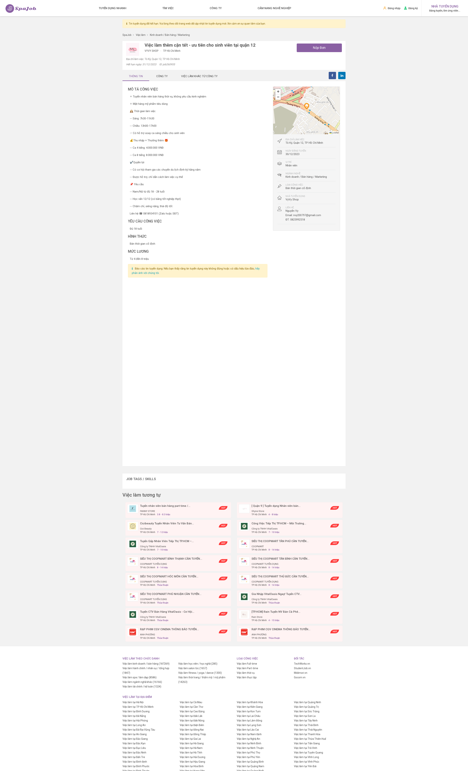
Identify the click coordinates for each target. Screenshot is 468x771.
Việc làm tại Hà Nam (191, 748)
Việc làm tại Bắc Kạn (134, 743)
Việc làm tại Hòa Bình (192, 766)
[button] (306, 106)
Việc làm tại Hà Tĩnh (191, 752)
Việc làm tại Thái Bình (306, 725)
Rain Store (257, 617)
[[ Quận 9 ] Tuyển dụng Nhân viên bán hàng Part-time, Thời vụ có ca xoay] (244, 508)
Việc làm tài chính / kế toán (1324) (141, 686)
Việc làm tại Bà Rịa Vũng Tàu (138, 729)
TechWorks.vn (302, 663)
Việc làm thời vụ (246, 672)
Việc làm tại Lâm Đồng (249, 720)
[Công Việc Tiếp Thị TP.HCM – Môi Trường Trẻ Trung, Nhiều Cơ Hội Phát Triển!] (244, 526)
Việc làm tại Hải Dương (192, 757)
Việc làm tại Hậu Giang (192, 761)
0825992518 (297, 219)
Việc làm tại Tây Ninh (306, 720)
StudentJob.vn (302, 668)
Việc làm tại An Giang (134, 734)
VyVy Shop (152, 50)
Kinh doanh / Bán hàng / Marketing (306, 176)
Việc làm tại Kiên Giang (250, 706)
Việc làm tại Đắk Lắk (191, 716)
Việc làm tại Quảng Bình (250, 761)
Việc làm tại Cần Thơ (191, 706)
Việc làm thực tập (247, 677)
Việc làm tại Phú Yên (248, 757)
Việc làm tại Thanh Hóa (307, 734)
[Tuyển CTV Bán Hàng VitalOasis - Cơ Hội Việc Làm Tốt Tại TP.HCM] (133, 614)
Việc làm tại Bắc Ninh (134, 752)
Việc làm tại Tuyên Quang (308, 752)
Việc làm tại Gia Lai (190, 738)
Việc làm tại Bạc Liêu (134, 748)
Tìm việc (168, 8)
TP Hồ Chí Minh (171, 50)
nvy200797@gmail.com (307, 215)
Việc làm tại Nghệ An (248, 738)
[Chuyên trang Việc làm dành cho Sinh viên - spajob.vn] (21, 8)
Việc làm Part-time (247, 668)
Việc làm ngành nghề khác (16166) (142, 681)
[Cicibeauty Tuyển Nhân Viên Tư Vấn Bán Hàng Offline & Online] (133, 526)
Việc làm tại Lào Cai (248, 729)
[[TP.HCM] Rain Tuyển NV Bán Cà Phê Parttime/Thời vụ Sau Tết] (244, 614)
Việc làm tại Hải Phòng (135, 720)
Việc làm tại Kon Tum (249, 711)
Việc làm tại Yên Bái (305, 766)
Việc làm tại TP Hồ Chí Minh (138, 706)
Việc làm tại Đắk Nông (192, 720)
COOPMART (258, 546)
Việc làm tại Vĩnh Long (306, 757)
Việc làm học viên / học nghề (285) (197, 663)
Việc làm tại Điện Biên (192, 725)
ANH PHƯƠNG (147, 634)
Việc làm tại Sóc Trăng (306, 711)
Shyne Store (258, 511)
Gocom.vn (299, 677)
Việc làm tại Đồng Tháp (193, 734)
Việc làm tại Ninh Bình (249, 743)
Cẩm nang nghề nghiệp (274, 8)
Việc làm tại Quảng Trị (306, 706)
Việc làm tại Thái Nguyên (308, 729)
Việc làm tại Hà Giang (192, 743)
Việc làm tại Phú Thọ (248, 752)
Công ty (216, 8)
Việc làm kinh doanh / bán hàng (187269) (145, 663)
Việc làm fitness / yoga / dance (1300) (200, 672)
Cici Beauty (146, 528)
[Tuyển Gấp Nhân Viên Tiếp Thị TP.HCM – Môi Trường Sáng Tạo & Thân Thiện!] (133, 543)
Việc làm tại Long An (134, 725)
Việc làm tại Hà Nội (133, 702)
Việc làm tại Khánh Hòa (250, 702)
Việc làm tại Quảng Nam (250, 766)
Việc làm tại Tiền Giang (307, 743)
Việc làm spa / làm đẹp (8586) (139, 677)
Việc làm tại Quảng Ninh (307, 702)
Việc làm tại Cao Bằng (192, 711)
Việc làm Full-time (247, 663)
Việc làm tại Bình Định (134, 761)
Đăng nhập (394, 8)
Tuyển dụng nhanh (112, 8)
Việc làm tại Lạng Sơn (249, 725)
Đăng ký (413, 8)
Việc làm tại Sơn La (305, 716)
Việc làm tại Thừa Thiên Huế (310, 738)
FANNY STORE (147, 511)
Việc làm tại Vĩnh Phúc (306, 761)
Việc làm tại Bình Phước (135, 766)
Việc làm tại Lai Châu (248, 716)
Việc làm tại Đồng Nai (192, 729)
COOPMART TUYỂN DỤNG (153, 564)
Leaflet (335, 132)
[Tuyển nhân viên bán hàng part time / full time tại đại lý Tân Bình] (133, 508)
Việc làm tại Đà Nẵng (134, 716)
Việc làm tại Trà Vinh (305, 748)
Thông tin (136, 76)
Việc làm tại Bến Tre (133, 757)
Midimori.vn (300, 672)
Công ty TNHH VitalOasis (265, 528)
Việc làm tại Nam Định (249, 734)
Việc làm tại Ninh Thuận (250, 748)
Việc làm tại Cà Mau (191, 702)
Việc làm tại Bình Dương (136, 711)
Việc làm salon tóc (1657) (192, 668)
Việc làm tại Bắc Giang (135, 738)
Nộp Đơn (319, 48)
